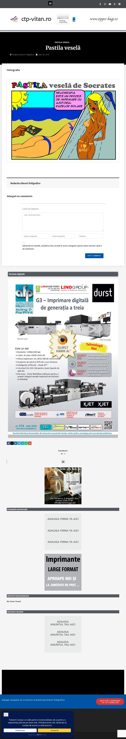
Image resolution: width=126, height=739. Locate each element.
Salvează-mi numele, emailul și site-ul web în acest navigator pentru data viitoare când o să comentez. (62, 247)
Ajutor (8, 690)
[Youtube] (110, 4)
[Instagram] (105, 4)
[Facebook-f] (100, 4)
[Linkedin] (119, 4)
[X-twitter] (114, 4)
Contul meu (10, 686)
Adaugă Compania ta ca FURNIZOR (110, 665)
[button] (50, 3)
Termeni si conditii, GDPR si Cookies (15, 681)
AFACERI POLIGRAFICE (66, 698)
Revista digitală (17, 274)
